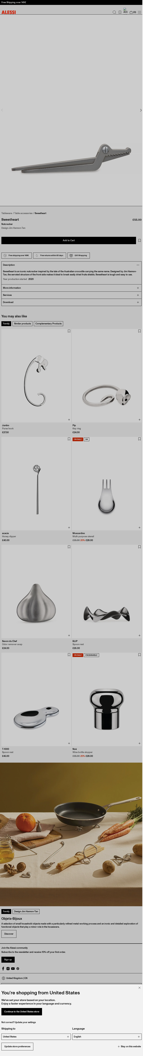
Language (77, 1028)
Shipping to (8, 1028)
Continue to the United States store (21, 1011)
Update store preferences (17, 1046)
